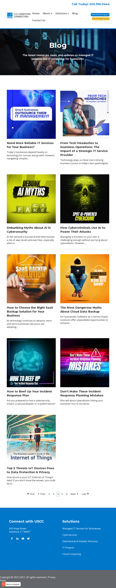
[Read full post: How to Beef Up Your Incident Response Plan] (31, 387)
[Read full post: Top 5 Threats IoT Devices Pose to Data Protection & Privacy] (31, 464)
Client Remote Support (100, 14)
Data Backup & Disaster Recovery (80, 541)
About (46, 13)
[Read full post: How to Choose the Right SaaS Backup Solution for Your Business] (31, 304)
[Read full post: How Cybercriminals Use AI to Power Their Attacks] (84, 224)
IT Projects (68, 547)
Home (35, 13)
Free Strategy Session (100, 18)
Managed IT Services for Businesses (81, 528)
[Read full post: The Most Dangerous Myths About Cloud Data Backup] (84, 304)
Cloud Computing (71, 554)
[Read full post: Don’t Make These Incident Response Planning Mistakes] (84, 387)
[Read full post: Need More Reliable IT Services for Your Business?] (31, 139)
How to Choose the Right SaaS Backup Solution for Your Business (30, 311)
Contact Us (38, 20)
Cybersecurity (69, 534)
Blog (75, 13)
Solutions (61, 13)
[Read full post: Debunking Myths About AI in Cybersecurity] (31, 224)
